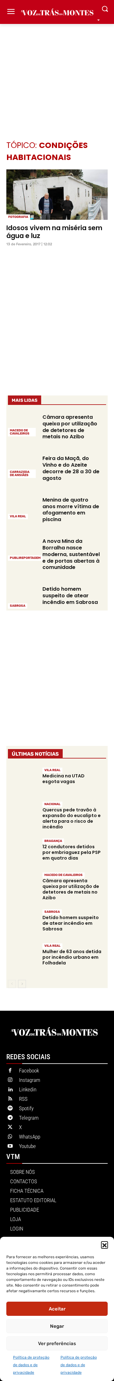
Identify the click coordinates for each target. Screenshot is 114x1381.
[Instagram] (10, 1080)
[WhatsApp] (10, 1137)
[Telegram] (10, 1118)
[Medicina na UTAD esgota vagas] (22, 781)
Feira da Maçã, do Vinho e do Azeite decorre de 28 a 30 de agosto (70, 468)
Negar (57, 1326)
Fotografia (18, 217)
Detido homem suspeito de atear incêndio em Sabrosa (70, 595)
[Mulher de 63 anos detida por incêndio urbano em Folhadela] (22, 957)
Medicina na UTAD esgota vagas (63, 779)
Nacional (52, 804)
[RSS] (10, 1099)
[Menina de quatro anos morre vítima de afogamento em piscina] (22, 507)
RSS (23, 1099)
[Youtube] (10, 1146)
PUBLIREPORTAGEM (25, 558)
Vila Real (18, 516)
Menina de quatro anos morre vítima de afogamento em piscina (70, 509)
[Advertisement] (57, 72)
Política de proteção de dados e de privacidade (31, 1365)
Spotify (26, 1108)
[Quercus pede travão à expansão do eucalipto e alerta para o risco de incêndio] (22, 815)
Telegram (29, 1118)
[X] (10, 1127)
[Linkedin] (10, 1090)
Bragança (53, 841)
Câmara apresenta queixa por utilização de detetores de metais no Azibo (69, 426)
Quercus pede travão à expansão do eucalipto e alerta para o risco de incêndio (71, 818)
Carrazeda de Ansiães (19, 473)
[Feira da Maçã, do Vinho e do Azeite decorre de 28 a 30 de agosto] (22, 466)
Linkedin (27, 1089)
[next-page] (22, 984)
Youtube (27, 1146)
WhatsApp (29, 1137)
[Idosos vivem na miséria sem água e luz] (57, 194)
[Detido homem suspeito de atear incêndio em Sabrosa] (22, 596)
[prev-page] (12, 984)
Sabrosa (17, 606)
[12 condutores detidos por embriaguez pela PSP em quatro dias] (22, 852)
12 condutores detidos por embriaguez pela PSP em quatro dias (71, 852)
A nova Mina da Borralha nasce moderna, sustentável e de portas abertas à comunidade (71, 554)
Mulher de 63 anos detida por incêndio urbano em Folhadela (71, 957)
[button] (104, 1245)
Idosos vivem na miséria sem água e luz (54, 231)
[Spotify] (10, 1108)
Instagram (29, 1080)
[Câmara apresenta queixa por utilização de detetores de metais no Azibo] (22, 424)
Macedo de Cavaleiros (19, 432)
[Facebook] (10, 1071)
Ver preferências (57, 1343)
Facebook (29, 1070)
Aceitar (57, 1309)
